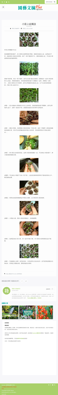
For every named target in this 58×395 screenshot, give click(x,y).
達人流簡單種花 (18, 273)
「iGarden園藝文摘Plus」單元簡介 (34, 298)
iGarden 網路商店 (36, 333)
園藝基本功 (11, 273)
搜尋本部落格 (20, 338)
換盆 (7, 273)
